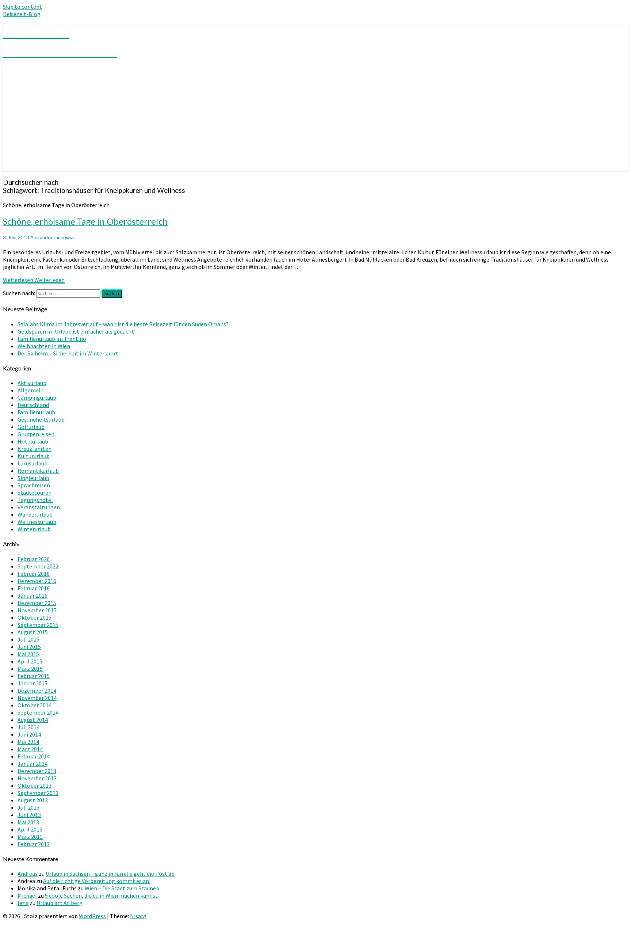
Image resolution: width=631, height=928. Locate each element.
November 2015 (37, 610)
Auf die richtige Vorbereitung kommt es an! (96, 881)
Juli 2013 (28, 807)
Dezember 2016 (37, 581)
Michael (27, 895)
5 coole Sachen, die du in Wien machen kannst (101, 895)
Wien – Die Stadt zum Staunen (122, 888)
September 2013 (38, 792)
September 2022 (38, 566)
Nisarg (138, 916)
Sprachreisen (34, 485)
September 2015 (38, 624)
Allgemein (30, 390)
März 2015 (30, 668)
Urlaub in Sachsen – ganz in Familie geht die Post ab (110, 873)
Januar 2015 (32, 683)
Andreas (28, 873)
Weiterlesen (34, 280)
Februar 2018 (34, 573)
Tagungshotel (35, 499)
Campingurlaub (37, 397)
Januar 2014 (32, 763)
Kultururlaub (34, 456)
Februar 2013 (34, 844)
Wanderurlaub (35, 514)
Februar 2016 (34, 588)
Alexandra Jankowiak (53, 237)
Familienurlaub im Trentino (52, 338)
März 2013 (30, 836)
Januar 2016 (32, 595)
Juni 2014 (29, 734)
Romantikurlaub (38, 470)
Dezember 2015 (37, 602)
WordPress (92, 916)
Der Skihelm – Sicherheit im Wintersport (68, 353)
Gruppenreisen (36, 434)
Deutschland (33, 404)
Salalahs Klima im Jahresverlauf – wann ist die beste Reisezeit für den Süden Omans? (123, 324)
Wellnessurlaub (37, 521)
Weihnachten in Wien (44, 346)
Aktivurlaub (32, 383)
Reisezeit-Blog (22, 14)
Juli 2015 (28, 639)
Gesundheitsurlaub (41, 419)
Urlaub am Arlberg (60, 902)
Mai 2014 (28, 741)
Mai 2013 (28, 822)
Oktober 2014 (34, 705)
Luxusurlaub (32, 463)
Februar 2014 (34, 756)
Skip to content (22, 6)
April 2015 (30, 661)
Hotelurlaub (33, 441)
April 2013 (30, 829)
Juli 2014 (28, 727)
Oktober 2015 (34, 617)
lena (23, 902)
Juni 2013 (29, 814)
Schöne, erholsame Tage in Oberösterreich (85, 221)
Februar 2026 (34, 559)
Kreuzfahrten (34, 448)
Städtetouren (34, 492)
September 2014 (38, 712)
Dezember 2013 (37, 771)
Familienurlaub (36, 412)
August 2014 (33, 719)
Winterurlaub (34, 529)
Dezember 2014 (37, 690)
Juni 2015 (29, 646)
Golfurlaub (31, 426)
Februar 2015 (34, 676)
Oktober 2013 (34, 785)
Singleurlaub (33, 478)
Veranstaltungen (39, 507)
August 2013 (33, 800)
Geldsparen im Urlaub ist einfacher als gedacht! (76, 331)
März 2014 (30, 749)
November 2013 (37, 778)
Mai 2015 (28, 654)
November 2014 (37, 697)
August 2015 (33, 632)
